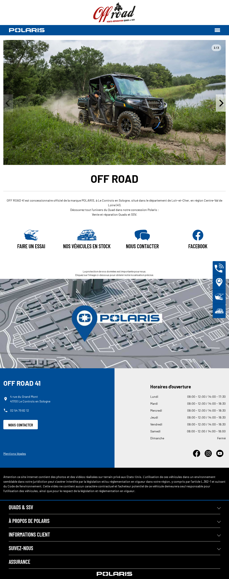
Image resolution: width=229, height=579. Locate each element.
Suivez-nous (21, 548)
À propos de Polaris (29, 521)
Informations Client (29, 534)
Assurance (19, 561)
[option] (114, 102)
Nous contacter (20, 424)
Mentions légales (14, 453)
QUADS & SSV (21, 507)
